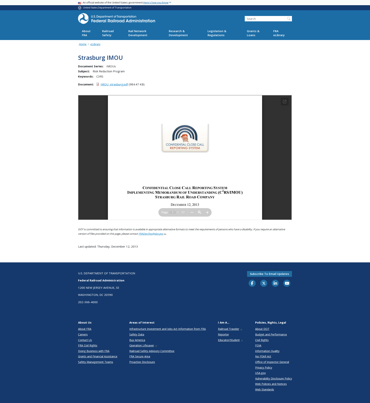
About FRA (86, 33)
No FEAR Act (263, 356)
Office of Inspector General (272, 362)
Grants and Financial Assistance (97, 356)
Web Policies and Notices (271, 384)
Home (83, 44)
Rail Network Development (137, 33)
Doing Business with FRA (93, 351)
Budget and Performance (271, 334)
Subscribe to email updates (269, 274)
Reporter (223, 334)
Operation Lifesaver (141, 345)
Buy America (137, 340)
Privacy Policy (263, 367)
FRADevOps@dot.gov (151, 233)
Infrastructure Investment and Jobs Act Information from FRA (167, 329)
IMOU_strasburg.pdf (114, 84)
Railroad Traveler (228, 329)
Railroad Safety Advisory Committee (151, 351)
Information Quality (267, 351)
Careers (83, 334)
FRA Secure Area (139, 356)
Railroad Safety (108, 33)
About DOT (262, 329)
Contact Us (85, 340)
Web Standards (264, 389)
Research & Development (178, 33)
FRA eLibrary (279, 33)
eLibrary (95, 44)
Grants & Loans (253, 33)
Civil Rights (262, 340)
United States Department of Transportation (107, 7)
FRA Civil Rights (87, 345)
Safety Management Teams (95, 362)
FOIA (258, 345)
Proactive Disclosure (142, 362)
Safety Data (136, 334)
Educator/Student (229, 340)
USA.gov (260, 373)
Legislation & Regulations (217, 33)
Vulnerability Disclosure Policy (273, 378)
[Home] (116, 19)
